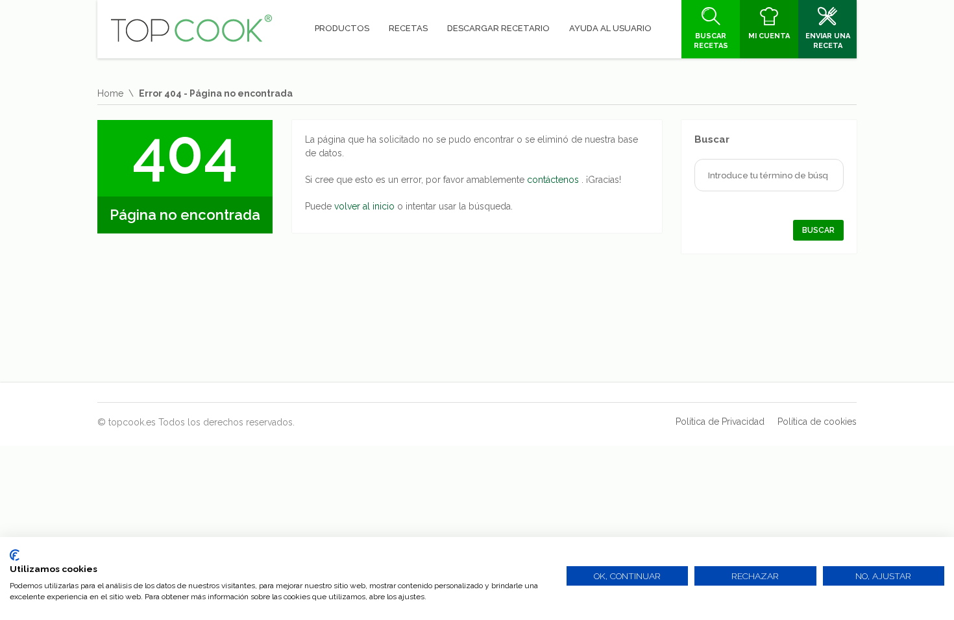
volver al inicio (365, 206)
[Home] (191, 28)
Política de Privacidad (720, 421)
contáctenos (554, 179)
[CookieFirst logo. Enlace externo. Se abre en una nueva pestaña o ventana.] (14, 555)
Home (110, 93)
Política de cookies (817, 421)
